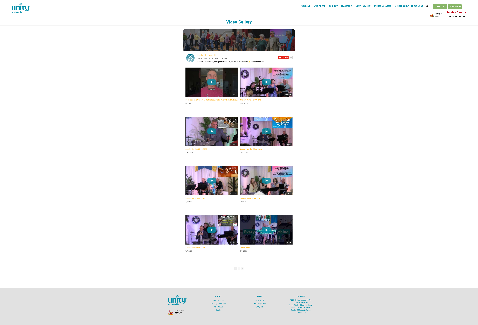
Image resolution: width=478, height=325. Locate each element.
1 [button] (235, 268)
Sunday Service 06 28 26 (195, 198)
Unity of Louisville (207, 55)
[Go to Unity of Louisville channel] (190, 58)
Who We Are (319, 6)
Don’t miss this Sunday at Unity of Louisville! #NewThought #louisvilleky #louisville (211, 100)
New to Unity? (218, 300)
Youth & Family (363, 6)
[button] (242, 268)
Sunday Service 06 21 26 (195, 248)
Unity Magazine (260, 303)
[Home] (20, 8)
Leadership (346, 6)
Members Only (402, 6)
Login (218, 310)
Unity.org (259, 307)
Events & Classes (382, 6)
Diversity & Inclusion (218, 303)
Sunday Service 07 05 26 (250, 198)
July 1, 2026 (245, 248)
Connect (333, 6)
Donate (440, 6)
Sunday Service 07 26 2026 (251, 149)
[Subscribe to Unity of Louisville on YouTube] (285, 57)
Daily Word (259, 300)
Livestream (454, 6)
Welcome (305, 6)
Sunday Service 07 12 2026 (196, 149)
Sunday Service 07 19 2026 (251, 100)
